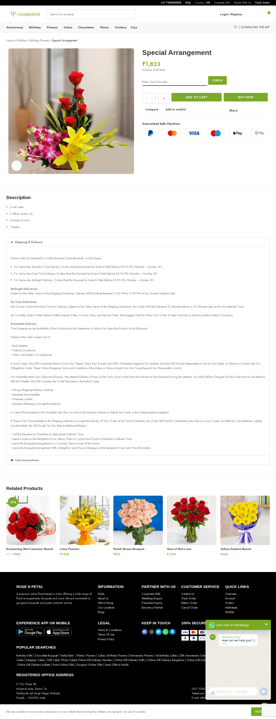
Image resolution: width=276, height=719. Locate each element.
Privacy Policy (106, 639)
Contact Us (187, 594)
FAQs (101, 594)
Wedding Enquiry (152, 598)
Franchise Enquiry (152, 603)
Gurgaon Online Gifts (89, 665)
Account (230, 598)
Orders (229, 603)
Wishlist (229, 612)
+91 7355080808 (171, 2)
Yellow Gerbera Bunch (235, 549)
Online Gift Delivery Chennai (204, 660)
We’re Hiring (105, 603)
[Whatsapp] (165, 632)
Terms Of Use (106, 634)
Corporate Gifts (151, 594)
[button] (138, 242)
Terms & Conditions (109, 630)
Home (10, 40)
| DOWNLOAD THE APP (254, 27)
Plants (80, 655)
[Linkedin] (172, 632)
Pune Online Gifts (63, 665)
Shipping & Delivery (29, 242)
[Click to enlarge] (16, 165)
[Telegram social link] (265, 110)
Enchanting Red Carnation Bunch (29, 549)
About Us (103, 598)
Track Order (262, 2)
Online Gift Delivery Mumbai (95, 660)
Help (188, 2)
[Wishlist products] (259, 14)
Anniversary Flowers (141, 655)
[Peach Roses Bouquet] (138, 520)
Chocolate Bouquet (46, 655)
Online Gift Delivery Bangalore (165, 660)
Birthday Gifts (24, 655)
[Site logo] (24, 14)
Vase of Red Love (179, 549)
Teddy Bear (67, 655)
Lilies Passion (69, 549)
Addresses (231, 607)
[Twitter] (158, 632)
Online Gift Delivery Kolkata (33, 665)
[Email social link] (250, 110)
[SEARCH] (131, 14)
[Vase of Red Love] (191, 520)
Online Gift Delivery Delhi (129, 660)
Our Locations (106, 607)
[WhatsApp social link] (260, 110)
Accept (260, 711)
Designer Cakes (35, 660)
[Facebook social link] (240, 110)
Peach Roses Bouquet (128, 549)
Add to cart (196, 97)
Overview (231, 594)
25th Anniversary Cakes (193, 655)
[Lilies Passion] (84, 520)
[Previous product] (257, 40)
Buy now (246, 97)
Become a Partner (152, 607)
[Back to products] (262, 40)
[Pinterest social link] (255, 110)
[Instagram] (152, 632)
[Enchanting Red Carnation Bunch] (31, 520)
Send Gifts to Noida (116, 665)
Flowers (90, 655)
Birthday (21, 40)
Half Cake (53, 660)
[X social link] (245, 110)
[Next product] (267, 40)
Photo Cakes (68, 660)
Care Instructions (27, 460)
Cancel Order (189, 607)
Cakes (101, 655)
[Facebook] (145, 632)
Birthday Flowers (39, 40)
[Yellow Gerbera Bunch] (245, 520)
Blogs (101, 612)
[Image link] (30, 631)
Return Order (189, 603)
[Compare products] (252, 14)
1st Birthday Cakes (166, 655)
